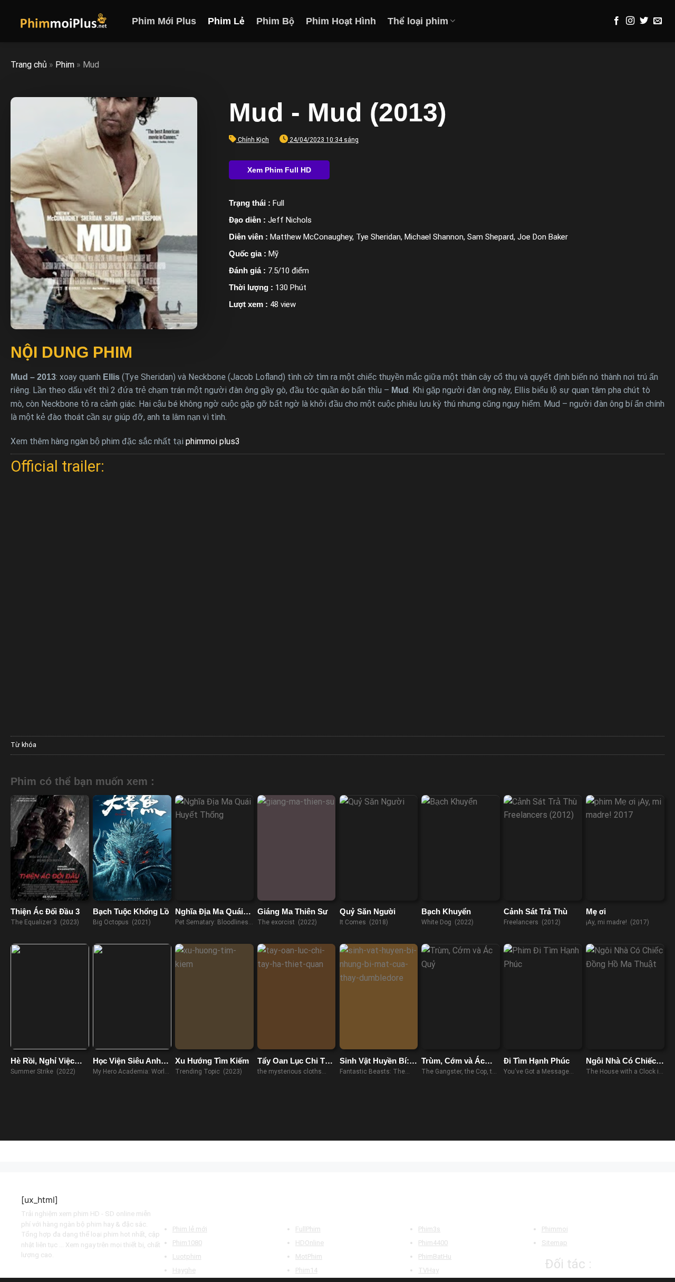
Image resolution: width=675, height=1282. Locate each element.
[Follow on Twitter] (644, 21)
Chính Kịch (253, 139)
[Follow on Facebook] (616, 21)
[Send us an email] (657, 21)
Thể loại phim (418, 21)
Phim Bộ (275, 21)
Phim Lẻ (226, 21)
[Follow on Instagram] (630, 21)
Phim (64, 65)
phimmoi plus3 (213, 441)
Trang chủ (29, 65)
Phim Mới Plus (164, 21)
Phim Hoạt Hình (341, 21)
